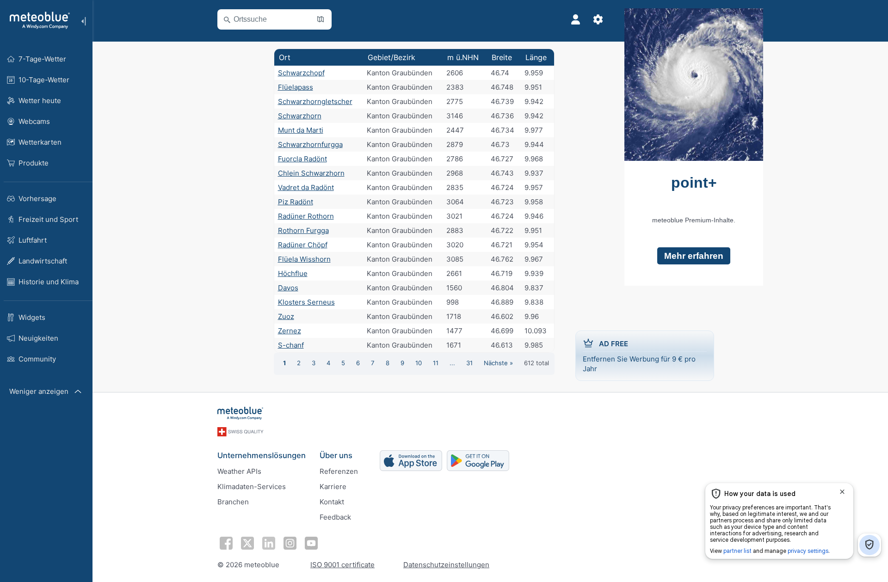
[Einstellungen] (598, 19)
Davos (288, 287)
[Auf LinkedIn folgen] (269, 543)
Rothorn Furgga (303, 230)
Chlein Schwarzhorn (311, 173)
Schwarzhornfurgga (310, 144)
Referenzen (339, 471)
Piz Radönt (295, 201)
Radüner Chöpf (302, 244)
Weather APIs (239, 471)
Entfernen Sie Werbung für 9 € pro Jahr (639, 356)
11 (435, 363)
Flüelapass (295, 87)
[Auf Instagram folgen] (290, 543)
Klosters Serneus (306, 302)
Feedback (335, 517)
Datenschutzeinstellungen (446, 564)
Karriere (333, 486)
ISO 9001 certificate (342, 564)
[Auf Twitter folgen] (247, 543)
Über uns (336, 455)
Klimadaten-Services (251, 486)
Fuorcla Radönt (302, 158)
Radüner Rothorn (306, 216)
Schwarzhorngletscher (315, 101)
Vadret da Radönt (306, 187)
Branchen (233, 501)
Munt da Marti (300, 130)
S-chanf (291, 345)
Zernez (289, 330)
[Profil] (576, 19)
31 (469, 363)
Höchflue (293, 273)
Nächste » (498, 363)
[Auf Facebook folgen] (226, 543)
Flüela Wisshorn (304, 259)
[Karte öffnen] (320, 19)
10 (418, 363)
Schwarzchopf (301, 72)
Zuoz (286, 316)
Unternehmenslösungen (261, 455)
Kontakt (332, 501)
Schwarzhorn (299, 115)
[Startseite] (36, 20)
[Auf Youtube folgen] (311, 543)
